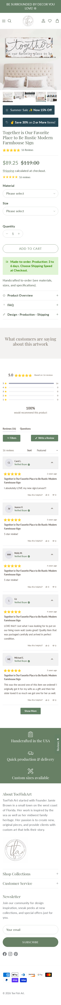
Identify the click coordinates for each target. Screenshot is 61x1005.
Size (5, 203)
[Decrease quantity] (6, 233)
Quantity (9, 226)
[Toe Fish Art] (28, 21)
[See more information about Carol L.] (52, 463)
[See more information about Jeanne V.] (52, 509)
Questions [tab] (25, 429)
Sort (29, 450)
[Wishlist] (50, 21)
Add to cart (30, 248)
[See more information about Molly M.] (52, 555)
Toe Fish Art (18, 993)
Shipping (8, 171)
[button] (18, 150)
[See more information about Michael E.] (52, 659)
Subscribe (30, 942)
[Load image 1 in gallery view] (30, 59)
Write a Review (48, 438)
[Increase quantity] (20, 233)
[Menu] (3, 21)
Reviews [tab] (9, 429)
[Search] (11, 21)
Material (8, 185)
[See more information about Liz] (52, 601)
